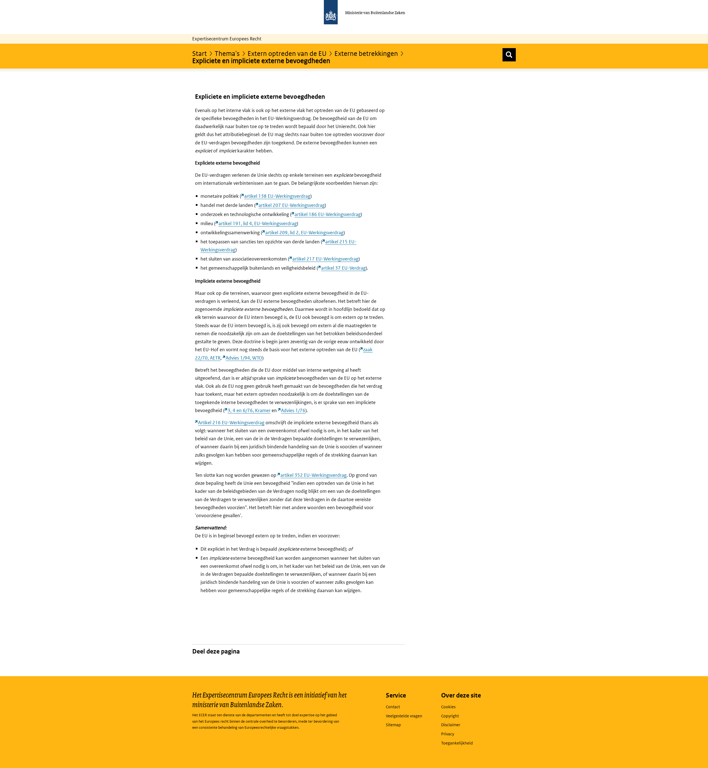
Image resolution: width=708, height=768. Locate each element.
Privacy (447, 733)
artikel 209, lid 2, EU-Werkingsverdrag (304, 233)
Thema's (227, 53)
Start (199, 53)
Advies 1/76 (293, 410)
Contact (393, 706)
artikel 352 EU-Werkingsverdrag (313, 475)
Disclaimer (450, 724)
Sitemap (393, 724)
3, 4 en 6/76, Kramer (249, 410)
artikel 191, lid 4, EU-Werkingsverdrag (257, 223)
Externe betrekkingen (366, 53)
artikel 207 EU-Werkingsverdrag (292, 205)
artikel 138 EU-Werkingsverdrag (277, 196)
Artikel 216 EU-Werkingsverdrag (231, 423)
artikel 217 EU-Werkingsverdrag (325, 259)
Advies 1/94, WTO (244, 358)
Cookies (448, 706)
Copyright (450, 715)
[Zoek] (509, 54)
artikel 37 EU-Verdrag (343, 268)
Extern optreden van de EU (287, 53)
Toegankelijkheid (457, 743)
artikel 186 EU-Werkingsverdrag (328, 214)
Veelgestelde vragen (404, 715)
